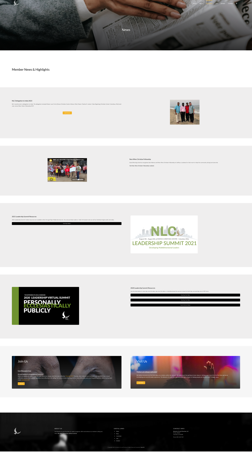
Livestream (118, 436)
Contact (118, 440)
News (117, 433)
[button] (236, 3)
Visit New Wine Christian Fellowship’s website (141, 166)
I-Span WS (142, 447)
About (117, 431)
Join (117, 438)
